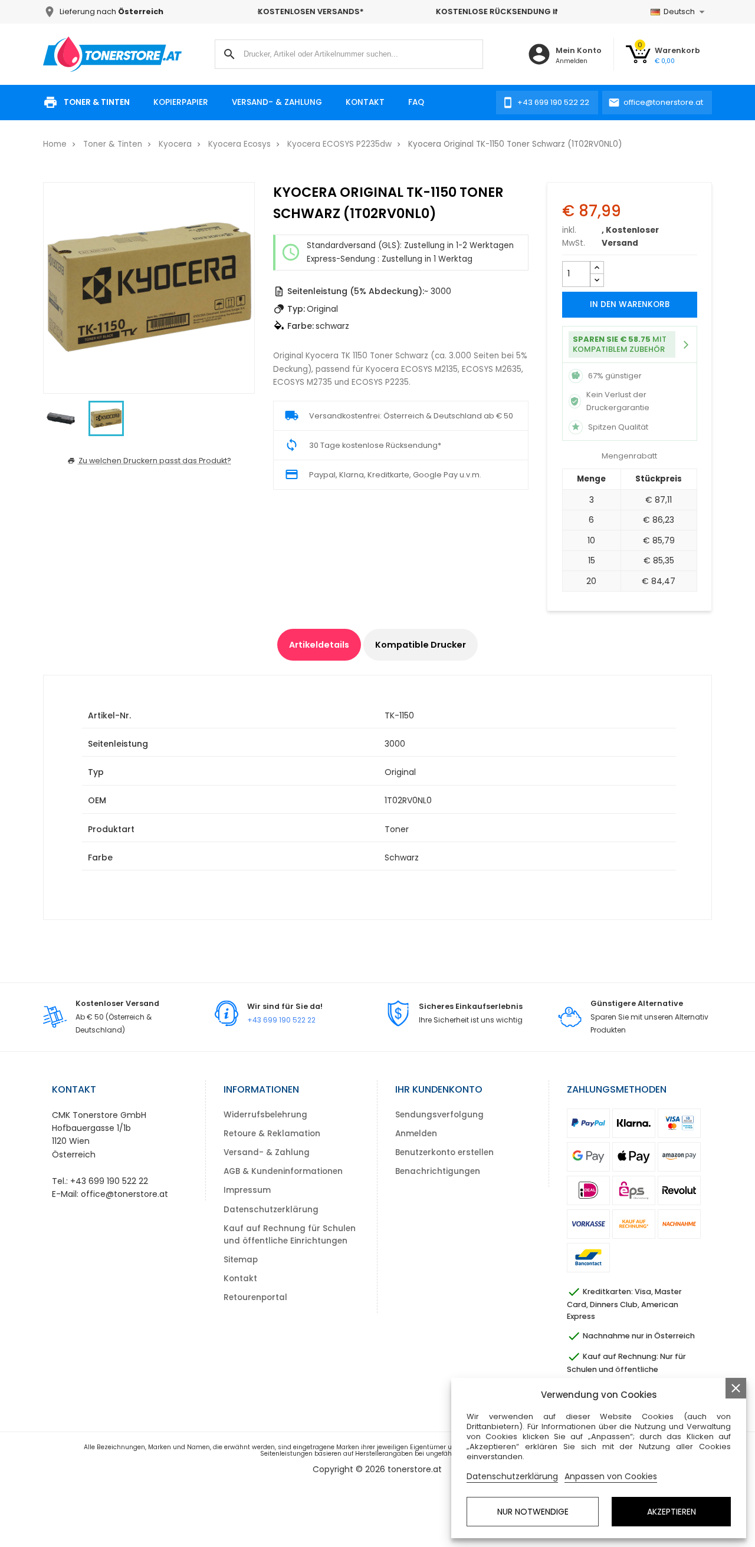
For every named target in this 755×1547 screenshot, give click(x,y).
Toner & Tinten (97, 102)
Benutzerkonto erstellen (444, 1152)
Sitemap (241, 1259)
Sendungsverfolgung (439, 1114)
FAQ (416, 102)
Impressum (247, 1190)
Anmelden (416, 1133)
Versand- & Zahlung (277, 102)
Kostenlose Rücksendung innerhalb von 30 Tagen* (407, 11)
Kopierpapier (180, 102)
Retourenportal (255, 1297)
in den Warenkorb (629, 304)
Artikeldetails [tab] (319, 645)
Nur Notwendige (533, 1512)
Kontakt (365, 102)
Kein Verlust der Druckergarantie (617, 401)
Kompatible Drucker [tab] (420, 645)
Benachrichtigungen (437, 1171)
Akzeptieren (671, 1512)
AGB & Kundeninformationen (283, 1171)
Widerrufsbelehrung (265, 1114)
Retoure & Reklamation (272, 1133)
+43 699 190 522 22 (281, 1020)
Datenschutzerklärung (271, 1209)
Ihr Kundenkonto (438, 1089)
